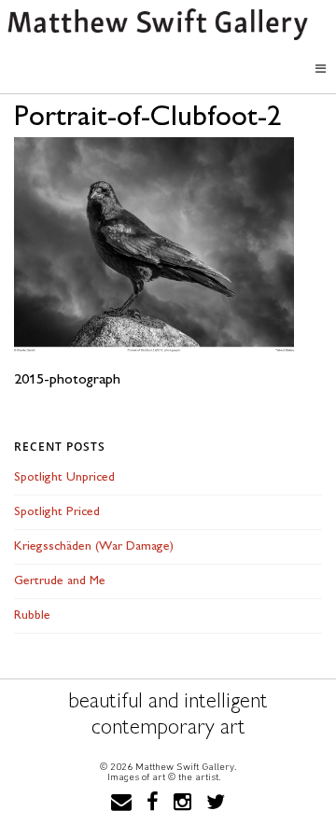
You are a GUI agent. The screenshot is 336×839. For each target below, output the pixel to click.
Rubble (32, 615)
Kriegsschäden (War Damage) (94, 546)
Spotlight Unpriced (64, 477)
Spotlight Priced (57, 512)
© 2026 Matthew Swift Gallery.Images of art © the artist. (168, 772)
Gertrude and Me (59, 581)
